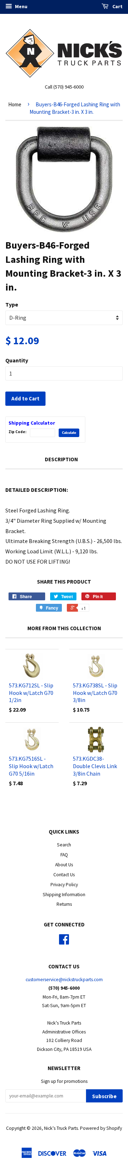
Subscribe (104, 1096)
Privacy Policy (64, 885)
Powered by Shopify (101, 1128)
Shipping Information (64, 895)
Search (64, 845)
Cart (117, 6)
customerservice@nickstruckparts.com (64, 980)
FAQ (64, 855)
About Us (64, 865)
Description (61, 459)
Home (14, 104)
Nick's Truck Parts (61, 1128)
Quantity (16, 360)
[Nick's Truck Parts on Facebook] (64, 942)
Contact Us (64, 875)
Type (11, 304)
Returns (64, 904)
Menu (20, 6)
